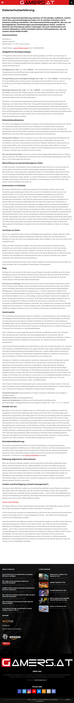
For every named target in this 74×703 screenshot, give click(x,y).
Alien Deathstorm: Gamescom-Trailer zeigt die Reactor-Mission (17, 602)
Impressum (35, 699)
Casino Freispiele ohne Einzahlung (11, 629)
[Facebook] (19, 691)
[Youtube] (34, 691)
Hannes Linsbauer (8, 578)
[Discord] (54, 691)
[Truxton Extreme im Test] (44, 593)
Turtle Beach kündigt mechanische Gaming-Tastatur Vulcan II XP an (17, 609)
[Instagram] (29, 691)
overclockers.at (40, 701)
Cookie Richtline (54, 699)
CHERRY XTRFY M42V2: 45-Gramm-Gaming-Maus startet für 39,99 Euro (18, 588)
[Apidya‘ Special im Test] (44, 585)
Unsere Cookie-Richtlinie (10, 502)
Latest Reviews (44, 569)
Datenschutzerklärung (43, 699)
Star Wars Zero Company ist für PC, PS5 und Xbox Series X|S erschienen (18, 595)
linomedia (67, 699)
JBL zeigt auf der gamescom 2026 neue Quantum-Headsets (15, 582)
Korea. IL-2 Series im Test (58, 606)
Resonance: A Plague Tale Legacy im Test (58, 575)
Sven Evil (54, 578)
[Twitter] (24, 691)
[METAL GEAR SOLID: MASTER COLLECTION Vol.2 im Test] (44, 601)
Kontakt (29, 699)
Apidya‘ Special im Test (57, 582)
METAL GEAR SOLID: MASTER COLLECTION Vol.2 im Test (59, 599)
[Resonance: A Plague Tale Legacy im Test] (44, 577)
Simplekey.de (5, 625)
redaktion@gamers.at (40, 680)
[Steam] (49, 691)
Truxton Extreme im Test (58, 590)
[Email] (39, 691)
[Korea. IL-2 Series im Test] (44, 609)
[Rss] (44, 691)
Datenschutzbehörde (32, 455)
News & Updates (8, 569)
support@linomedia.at (21, 48)
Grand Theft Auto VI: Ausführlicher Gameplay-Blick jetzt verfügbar (17, 575)
